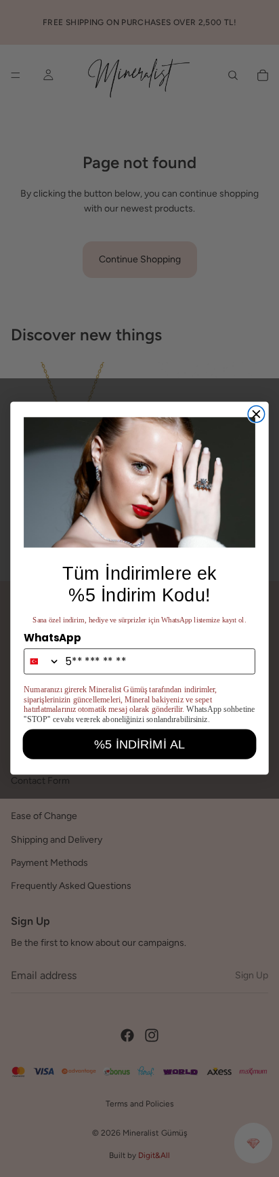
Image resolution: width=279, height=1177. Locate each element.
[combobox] (42, 662)
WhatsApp (52, 638)
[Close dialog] (256, 414)
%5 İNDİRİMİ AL (139, 744)
